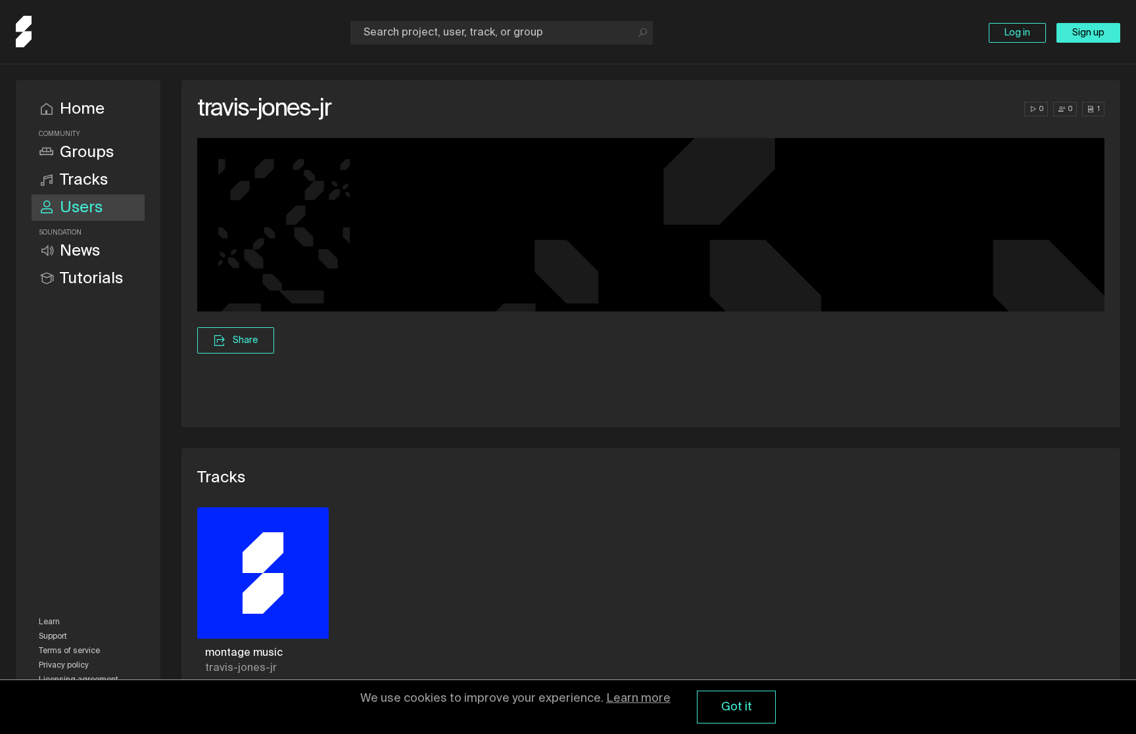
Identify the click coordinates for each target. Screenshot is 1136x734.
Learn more (638, 698)
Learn (49, 622)
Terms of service (69, 651)
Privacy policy (64, 666)
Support (53, 637)
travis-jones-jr (241, 668)
